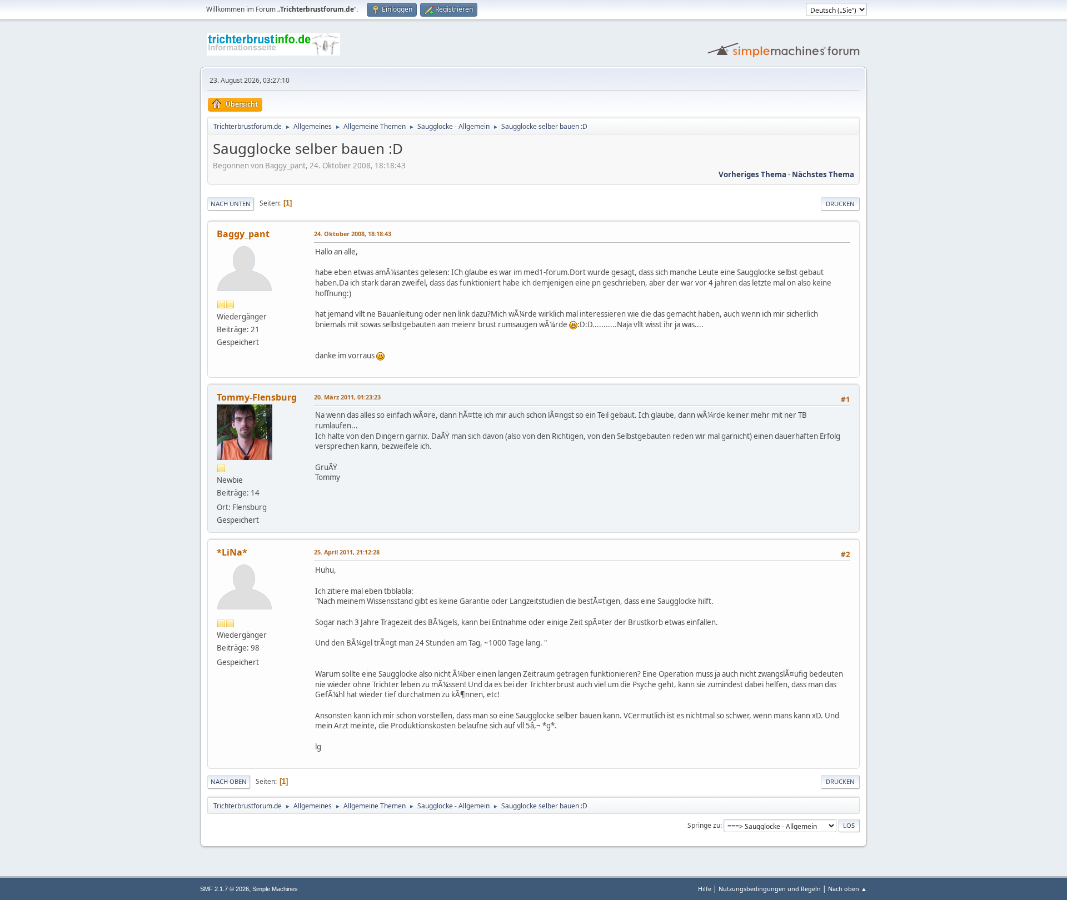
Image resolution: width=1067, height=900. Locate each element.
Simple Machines (275, 889)
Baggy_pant (243, 234)
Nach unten (231, 203)
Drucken (840, 203)
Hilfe (704, 888)
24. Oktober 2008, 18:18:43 (352, 233)
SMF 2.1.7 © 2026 (224, 889)
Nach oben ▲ (847, 888)
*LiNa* (232, 552)
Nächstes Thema (823, 174)
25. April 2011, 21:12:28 (347, 552)
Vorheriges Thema (752, 174)
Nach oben (229, 781)
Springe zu (703, 825)
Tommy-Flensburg (257, 397)
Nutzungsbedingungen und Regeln (770, 888)
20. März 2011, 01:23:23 (347, 397)
